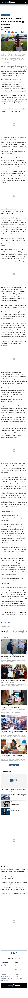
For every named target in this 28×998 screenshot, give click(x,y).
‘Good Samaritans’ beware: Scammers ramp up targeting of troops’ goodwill (13, 706)
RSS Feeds (17, 967)
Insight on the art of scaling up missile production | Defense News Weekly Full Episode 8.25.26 (13, 790)
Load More (14, 765)
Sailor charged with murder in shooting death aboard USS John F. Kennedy (14, 877)
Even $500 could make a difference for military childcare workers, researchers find (13, 756)
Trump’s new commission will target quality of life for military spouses (14, 681)
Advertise (3, 974)
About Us (17, 974)
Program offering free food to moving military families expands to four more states (14, 732)
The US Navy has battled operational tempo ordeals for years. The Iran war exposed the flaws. (13, 871)
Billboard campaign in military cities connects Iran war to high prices (14, 883)
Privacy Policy (4, 964)
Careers (17, 976)
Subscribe (17, 964)
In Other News (5, 637)
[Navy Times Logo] (10, 2)
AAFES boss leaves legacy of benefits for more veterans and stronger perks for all (12, 655)
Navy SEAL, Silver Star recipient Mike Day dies (13, 894)
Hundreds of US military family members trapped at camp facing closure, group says (13, 888)
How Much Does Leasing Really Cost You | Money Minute (18, 809)
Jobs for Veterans (19, 978)
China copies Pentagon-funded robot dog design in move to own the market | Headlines (19, 803)
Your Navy (5, 15)
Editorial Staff (4, 980)
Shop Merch (18, 969)
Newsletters (17, 966)
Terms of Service (5, 966)
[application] (14, 781)
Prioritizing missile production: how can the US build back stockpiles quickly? (18, 796)
